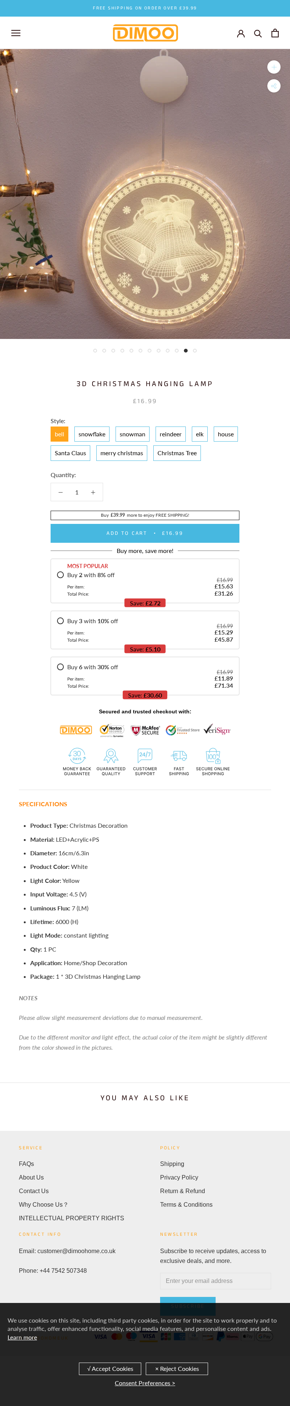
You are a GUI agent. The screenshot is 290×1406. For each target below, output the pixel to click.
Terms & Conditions (186, 1204)
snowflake (92, 433)
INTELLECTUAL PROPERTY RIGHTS (71, 1218)
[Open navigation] (15, 32)
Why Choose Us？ (44, 1204)
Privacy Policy (179, 1177)
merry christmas (121, 452)
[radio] (145, 584)
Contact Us (34, 1191)
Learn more (22, 1337)
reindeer (171, 433)
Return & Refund (182, 1191)
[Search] (258, 33)
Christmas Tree (177, 452)
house (226, 433)
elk (200, 433)
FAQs (26, 1164)
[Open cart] (275, 33)
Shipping (172, 1164)
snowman (132, 433)
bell (59, 433)
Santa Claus (70, 452)
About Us (31, 1177)
